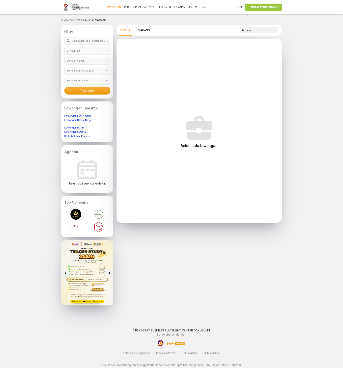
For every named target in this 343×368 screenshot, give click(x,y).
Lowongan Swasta (75, 131)
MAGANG (144, 30)
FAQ (204, 7)
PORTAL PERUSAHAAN (263, 7)
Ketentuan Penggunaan (136, 353)
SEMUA (125, 30)
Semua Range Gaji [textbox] (77, 80)
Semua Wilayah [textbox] (76, 60)
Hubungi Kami (212, 353)
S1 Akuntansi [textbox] (74, 50)
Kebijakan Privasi (166, 353)
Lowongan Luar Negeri (77, 115)
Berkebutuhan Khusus (77, 136)
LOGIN (240, 7)
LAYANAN (179, 7)
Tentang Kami (190, 353)
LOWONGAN (113, 7)
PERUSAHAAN (132, 7)
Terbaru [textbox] (246, 30)
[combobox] (87, 51)
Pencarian (87, 90)
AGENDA (149, 7)
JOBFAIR (193, 7)
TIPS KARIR (164, 7)
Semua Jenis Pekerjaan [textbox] (80, 70)
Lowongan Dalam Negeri (78, 120)
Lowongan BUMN (74, 127)
